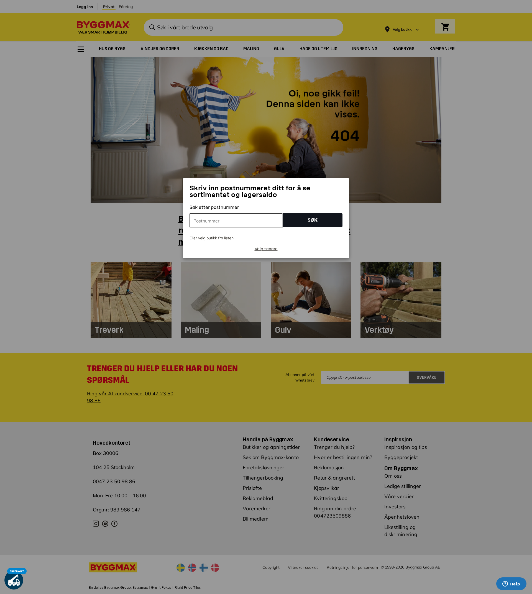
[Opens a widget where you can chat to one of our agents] (511, 584)
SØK (313, 220)
